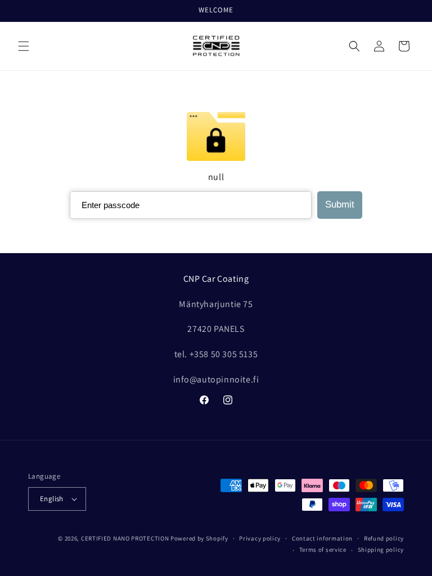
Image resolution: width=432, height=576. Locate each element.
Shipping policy (381, 550)
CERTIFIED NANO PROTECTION (125, 538)
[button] (23, 46)
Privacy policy (260, 538)
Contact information (322, 538)
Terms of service (322, 550)
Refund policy (384, 538)
